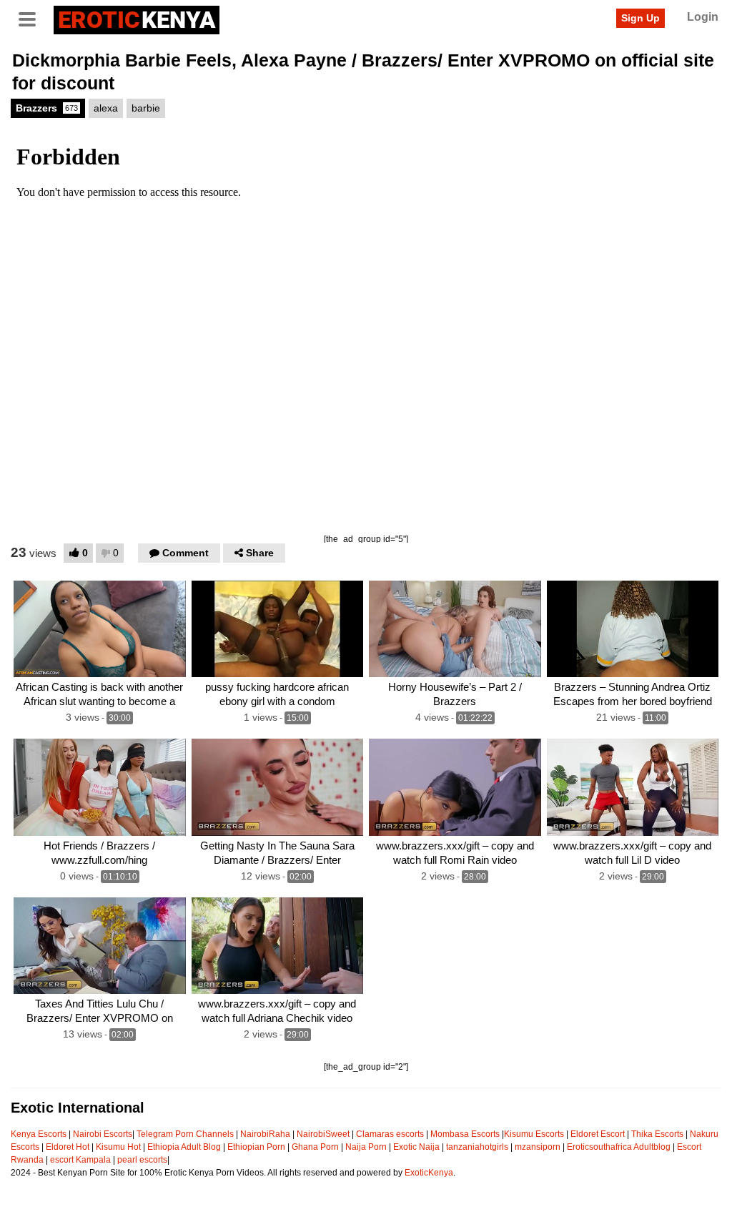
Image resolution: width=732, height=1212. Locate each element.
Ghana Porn (315, 1147)
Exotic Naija (416, 1147)
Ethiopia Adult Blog (184, 1147)
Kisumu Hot (118, 1147)
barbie (146, 108)
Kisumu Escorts (534, 1134)
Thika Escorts (657, 1134)
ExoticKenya (429, 1173)
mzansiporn (537, 1147)
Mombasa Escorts (465, 1134)
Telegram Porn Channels (186, 1134)
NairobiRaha (265, 1134)
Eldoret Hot (67, 1147)
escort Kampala (80, 1160)
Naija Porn (366, 1147)
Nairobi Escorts (102, 1134)
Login (702, 17)
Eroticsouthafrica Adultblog (619, 1147)
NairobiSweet (323, 1134)
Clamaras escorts (390, 1134)
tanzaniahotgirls (477, 1147)
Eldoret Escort (597, 1134)
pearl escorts (142, 1160)
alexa (106, 108)
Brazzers (47, 108)
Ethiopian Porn (256, 1147)
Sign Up (640, 18)
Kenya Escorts (38, 1134)
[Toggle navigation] (32, 18)
